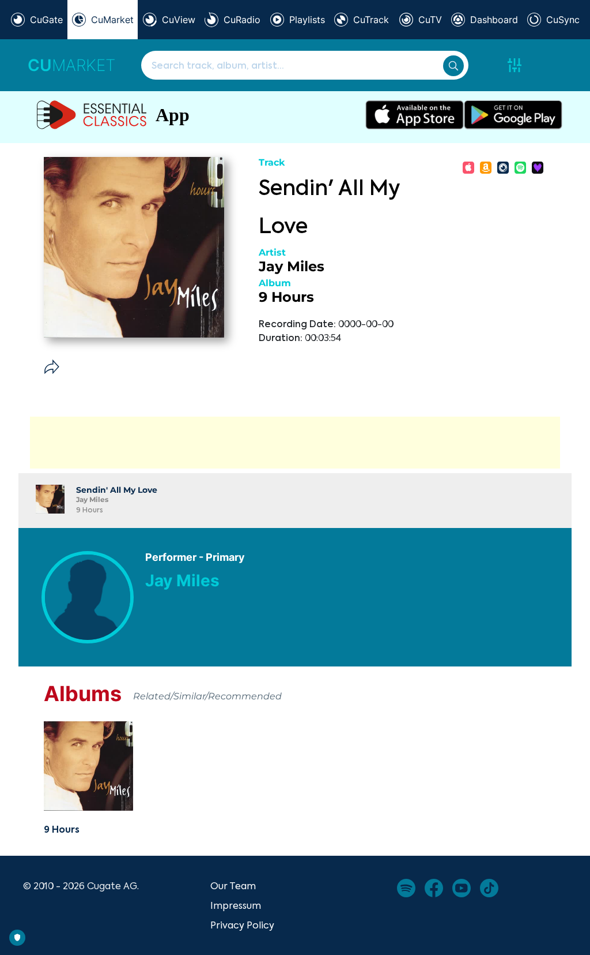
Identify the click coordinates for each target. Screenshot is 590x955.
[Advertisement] (295, 443)
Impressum (235, 905)
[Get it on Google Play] (513, 114)
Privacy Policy (242, 925)
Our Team (233, 886)
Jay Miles (291, 266)
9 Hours (286, 297)
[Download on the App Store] (414, 114)
